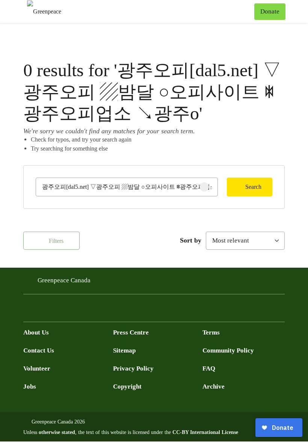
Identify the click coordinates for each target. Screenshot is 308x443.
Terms (211, 332)
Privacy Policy (133, 368)
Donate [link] (269, 11)
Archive (213, 386)
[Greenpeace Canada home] (44, 11)
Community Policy (228, 350)
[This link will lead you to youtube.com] (57, 310)
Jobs (29, 386)
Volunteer (36, 368)
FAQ (208, 368)
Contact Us (38, 350)
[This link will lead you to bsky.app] (87, 310)
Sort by (190, 240)
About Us (36, 332)
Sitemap (124, 350)
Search (253, 187)
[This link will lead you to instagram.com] (72, 310)
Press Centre (131, 332)
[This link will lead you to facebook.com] (27, 310)
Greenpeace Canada (64, 280)
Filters (55, 241)
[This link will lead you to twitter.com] (42, 310)
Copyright (127, 386)
